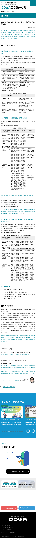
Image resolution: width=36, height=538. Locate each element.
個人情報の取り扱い (6, 525)
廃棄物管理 (12, 419)
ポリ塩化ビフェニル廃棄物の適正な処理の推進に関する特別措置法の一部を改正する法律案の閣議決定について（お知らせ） (18, 367)
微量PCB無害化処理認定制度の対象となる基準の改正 (16, 354)
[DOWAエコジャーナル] (13, 7)
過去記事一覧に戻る (9, 387)
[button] (28, 431)
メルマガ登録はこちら (8, 508)
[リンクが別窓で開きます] (7, 11)
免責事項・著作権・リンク (7, 527)
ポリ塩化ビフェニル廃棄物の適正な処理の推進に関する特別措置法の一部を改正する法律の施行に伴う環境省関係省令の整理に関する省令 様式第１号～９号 (18, 212)
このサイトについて (6, 529)
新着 (3, 21)
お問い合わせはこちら (18, 471)
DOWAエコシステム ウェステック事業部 (10, 380)
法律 (18, 419)
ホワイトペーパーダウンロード (24, 508)
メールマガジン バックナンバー (8, 532)
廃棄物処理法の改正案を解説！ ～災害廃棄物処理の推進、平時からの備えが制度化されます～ (12, 424)
